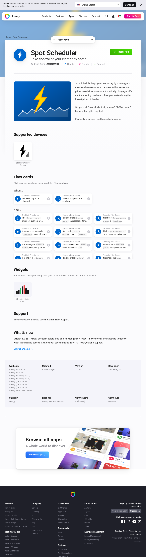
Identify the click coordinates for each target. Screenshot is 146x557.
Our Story (35, 512)
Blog (33, 523)
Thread (87, 526)
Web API (61, 515)
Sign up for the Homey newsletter (130, 505)
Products (46, 16)
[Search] (107, 16)
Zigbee (87, 512)
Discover (83, 16)
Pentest (61, 540)
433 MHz (88, 519)
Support (96, 16)
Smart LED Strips (11, 547)
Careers (35, 508)
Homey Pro (9, 512)
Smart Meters (10, 554)
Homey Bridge (10, 523)
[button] (97, 4)
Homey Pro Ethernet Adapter (16, 526)
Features (59, 16)
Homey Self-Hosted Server (15, 519)
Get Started (62, 508)
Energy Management (92, 536)
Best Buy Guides (12, 532)
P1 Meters (88, 543)
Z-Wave (87, 508)
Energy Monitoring (91, 540)
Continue (129, 5)
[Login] (113, 16)
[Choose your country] (119, 16)
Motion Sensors (11, 536)
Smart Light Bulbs (12, 551)
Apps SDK (62, 512)
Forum (60, 536)
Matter (87, 523)
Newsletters (37, 530)
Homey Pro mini (11, 515)
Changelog (62, 519)
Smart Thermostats (12, 543)
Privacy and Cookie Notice (122, 538)
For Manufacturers (65, 553)
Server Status (63, 523)
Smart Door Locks (12, 540)
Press (34, 526)
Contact (35, 534)
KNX (86, 515)
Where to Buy (37, 519)
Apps (71, 16)
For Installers (63, 549)
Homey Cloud (10, 508)
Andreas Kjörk (114, 369)
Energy (12, 401)
